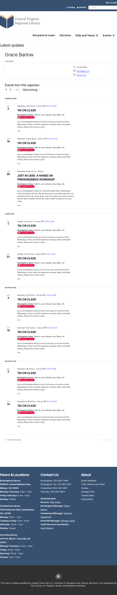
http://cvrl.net (81, 75)
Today (17, 89)
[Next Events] (10, 89)
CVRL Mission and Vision (93, 484)
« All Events (9, 61)
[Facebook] (58, 576)
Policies (84, 488)
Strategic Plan (87, 492)
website (82, 7)
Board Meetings (88, 480)
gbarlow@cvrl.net (83, 71)
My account (111, 2)
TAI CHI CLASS (26, 110)
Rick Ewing (55, 502)
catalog (71, 7)
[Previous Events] (6, 89)
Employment (87, 499)
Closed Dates (87, 495)
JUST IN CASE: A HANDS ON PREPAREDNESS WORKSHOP (36, 177)
